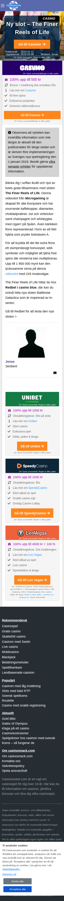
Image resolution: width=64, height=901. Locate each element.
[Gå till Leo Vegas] (32, 533)
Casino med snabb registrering (24, 705)
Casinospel (10, 626)
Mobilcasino (10, 652)
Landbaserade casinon (18, 672)
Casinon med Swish (16, 641)
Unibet (32, 421)
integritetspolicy (11, 869)
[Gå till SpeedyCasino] (32, 466)
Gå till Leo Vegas (30, 580)
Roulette (8, 700)
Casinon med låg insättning (21, 686)
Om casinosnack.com (17, 756)
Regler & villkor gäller (41, 57)
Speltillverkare (12, 667)
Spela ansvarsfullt (14, 771)
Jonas (54, 54)
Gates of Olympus (15, 723)
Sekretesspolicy (13, 766)
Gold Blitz (9, 718)
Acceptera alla (18, 889)
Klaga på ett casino (15, 728)
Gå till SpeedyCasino (30, 513)
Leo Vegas (35, 554)
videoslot (11, 274)
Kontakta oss (11, 761)
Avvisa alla (17, 881)
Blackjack (8, 657)
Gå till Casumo (29, 44)
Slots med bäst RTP (16, 691)
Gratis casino (11, 631)
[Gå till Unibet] (32, 399)
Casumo (30, 90)
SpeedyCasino (37, 487)
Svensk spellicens (14, 696)
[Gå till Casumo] (32, 68)
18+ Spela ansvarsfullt (23, 57)
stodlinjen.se (48, 595)
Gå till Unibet (30, 446)
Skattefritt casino (14, 636)
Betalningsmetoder (15, 662)
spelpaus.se (24, 597)
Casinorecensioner (15, 733)
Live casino (10, 647)
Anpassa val (9, 874)
